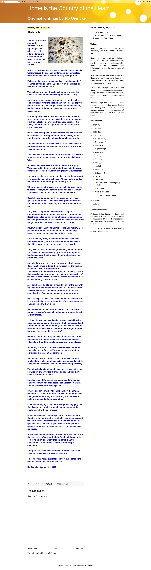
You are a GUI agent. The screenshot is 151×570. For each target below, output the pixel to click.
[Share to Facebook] (64, 484)
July (97, 156)
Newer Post (32, 549)
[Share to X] (62, 484)
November (99, 142)
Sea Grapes (99, 179)
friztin (74, 565)
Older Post (79, 549)
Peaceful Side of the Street (105, 195)
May (97, 163)
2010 (95, 204)
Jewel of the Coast (102, 192)
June (97, 159)
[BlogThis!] (60, 484)
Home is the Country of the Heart (68, 8)
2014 (95, 129)
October (98, 145)
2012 (95, 136)
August (98, 152)
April (97, 166)
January (98, 176)
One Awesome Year (100, 32)
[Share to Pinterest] (66, 484)
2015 (95, 125)
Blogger (90, 565)
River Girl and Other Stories (103, 38)
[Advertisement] (107, 252)
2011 (95, 200)
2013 (95, 132)
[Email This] (58, 484)
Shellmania (99, 188)
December (99, 138)
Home (56, 549)
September (99, 149)
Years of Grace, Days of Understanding (108, 35)
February (99, 173)
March (97, 170)
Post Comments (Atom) (47, 553)
